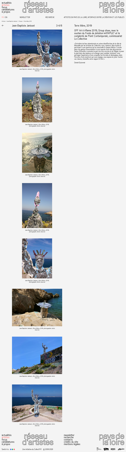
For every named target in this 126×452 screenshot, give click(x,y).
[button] (10, 449)
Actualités (6, 2)
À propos (6, 11)
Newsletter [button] (25, 17)
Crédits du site (71, 441)
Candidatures (8, 9)
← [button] (3, 25)
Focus (4, 7)
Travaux (20, 21)
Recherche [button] (49, 17)
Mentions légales (72, 444)
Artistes (5, 5)
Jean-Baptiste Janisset (12, 21)
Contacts (68, 439)
